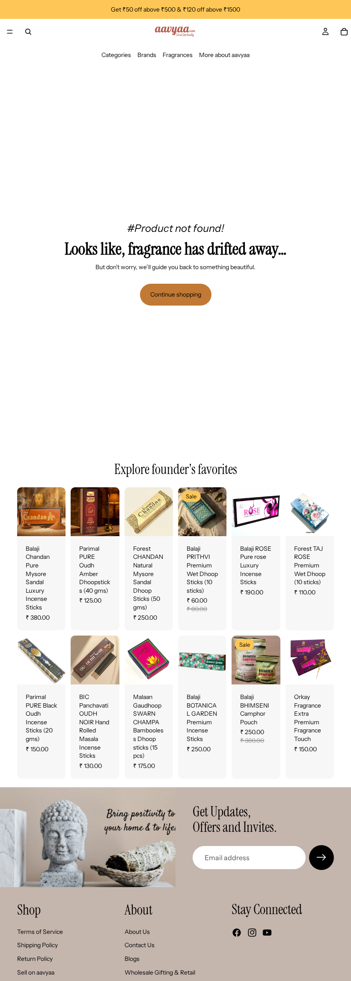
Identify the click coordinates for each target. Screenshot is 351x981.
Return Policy (35, 959)
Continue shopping (175, 294)
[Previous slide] (26, 511)
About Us (137, 932)
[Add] (106, 523)
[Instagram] (252, 932)
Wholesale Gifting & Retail (160, 972)
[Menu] (10, 32)
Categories (116, 55)
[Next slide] (56, 511)
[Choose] (52, 523)
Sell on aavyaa (35, 972)
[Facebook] (237, 932)
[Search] (28, 31)
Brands (146, 55)
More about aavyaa (224, 55)
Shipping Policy (37, 945)
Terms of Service (40, 932)
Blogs (132, 959)
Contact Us (140, 945)
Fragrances (178, 55)
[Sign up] (321, 857)
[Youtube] (267, 932)
